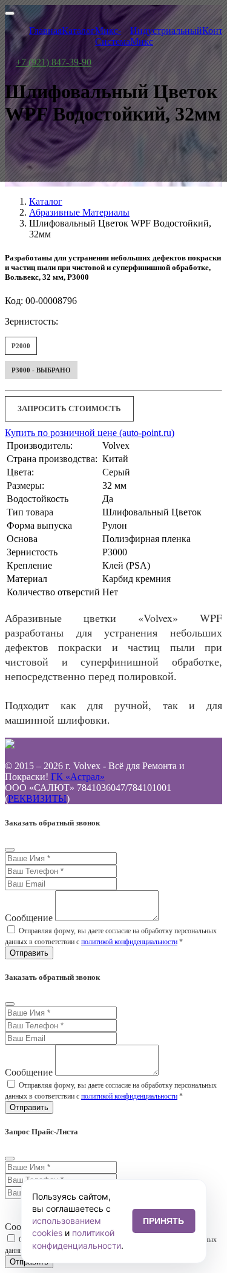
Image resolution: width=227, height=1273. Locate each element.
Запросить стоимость (69, 408)
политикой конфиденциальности (129, 941)
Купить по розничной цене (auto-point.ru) (89, 433)
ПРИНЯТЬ (163, 1221)
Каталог (45, 201)
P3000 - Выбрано (41, 370)
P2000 (21, 345)
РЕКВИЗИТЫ (37, 798)
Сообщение (29, 918)
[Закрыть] (10, 849)
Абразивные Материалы (79, 212)
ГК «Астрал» (78, 777)
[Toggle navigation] (10, 13)
